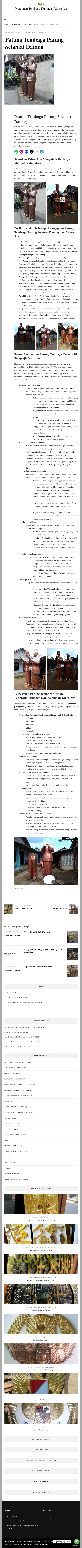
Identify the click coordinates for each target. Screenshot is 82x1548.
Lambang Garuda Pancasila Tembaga (41, 1370)
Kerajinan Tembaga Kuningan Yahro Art (41, 8)
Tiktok (28, 728)
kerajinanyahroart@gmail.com (17, 997)
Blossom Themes (26, 1544)
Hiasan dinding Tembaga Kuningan (18, 1084)
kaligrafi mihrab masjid (14, 1107)
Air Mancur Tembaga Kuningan (17, 1062)
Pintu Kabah (8, 936)
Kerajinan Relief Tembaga (12, 1032)
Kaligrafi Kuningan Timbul (41, 1310)
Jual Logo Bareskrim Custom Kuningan (17, 1042)
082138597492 (12, 993)
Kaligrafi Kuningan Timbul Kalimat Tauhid (41, 1280)
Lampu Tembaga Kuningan (14, 1135)
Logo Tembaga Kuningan (41, 1430)
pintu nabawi (10, 1174)
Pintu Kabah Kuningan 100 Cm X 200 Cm (41, 1220)
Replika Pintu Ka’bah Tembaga (38, 967)
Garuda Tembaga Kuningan (15, 1068)
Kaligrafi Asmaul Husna (14, 1101)
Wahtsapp (29, 718)
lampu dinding (10, 1118)
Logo (6, 1140)
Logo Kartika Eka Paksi (41, 1400)
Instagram (30, 721)
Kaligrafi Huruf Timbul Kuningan (41, 1250)
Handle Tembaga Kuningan (15, 1079)
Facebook (29, 725)
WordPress (46, 1544)
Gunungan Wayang (11, 1073)
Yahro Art (41, 136)
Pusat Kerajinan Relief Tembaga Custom (17, 1037)
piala (6, 1157)
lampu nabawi (9, 1123)
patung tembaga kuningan (36, 33)
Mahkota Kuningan (12, 1146)
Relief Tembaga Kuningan (16, 1179)
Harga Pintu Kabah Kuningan (37, 932)
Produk (51, 33)
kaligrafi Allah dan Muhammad (17, 1096)
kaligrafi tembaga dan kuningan (18, 1112)
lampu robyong (10, 1129)
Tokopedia (30, 731)
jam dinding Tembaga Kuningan (17, 1090)
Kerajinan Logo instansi (41, 1340)
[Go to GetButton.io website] (76, 1546)
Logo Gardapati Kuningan (12, 1046)
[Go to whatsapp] (77, 1541)
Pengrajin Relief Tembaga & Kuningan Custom (19, 1027)
